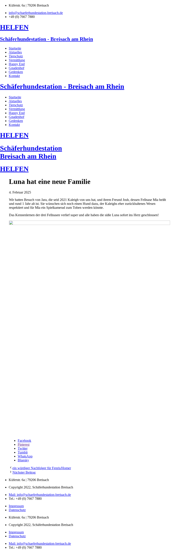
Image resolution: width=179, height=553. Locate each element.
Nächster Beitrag (24, 472)
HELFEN (14, 27)
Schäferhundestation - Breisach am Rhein (46, 39)
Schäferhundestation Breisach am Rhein (31, 152)
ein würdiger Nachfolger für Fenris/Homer (41, 468)
